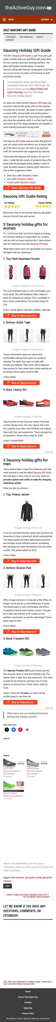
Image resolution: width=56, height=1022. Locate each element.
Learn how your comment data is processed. (27, 982)
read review (35, 670)
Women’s (21, 179)
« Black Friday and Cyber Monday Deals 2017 (27, 894)
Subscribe (28, 1008)
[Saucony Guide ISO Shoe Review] (37, 764)
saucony (7, 881)
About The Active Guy (28, 997)
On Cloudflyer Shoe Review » (36, 897)
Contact (28, 1003)
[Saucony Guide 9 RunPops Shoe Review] (13, 786)
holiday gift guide (43, 877)
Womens (26, 175)
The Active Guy (26, 37)
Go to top (49, 452)
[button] (11, 272)
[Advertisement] (28, 832)
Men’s (35, 175)
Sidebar (45, 19)
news (7, 886)
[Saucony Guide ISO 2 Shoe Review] (13, 764)
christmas (19, 877)
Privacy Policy (28, 1014)
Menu (11, 19)
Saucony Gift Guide (22, 55)
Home (28, 992)
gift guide (29, 877)
